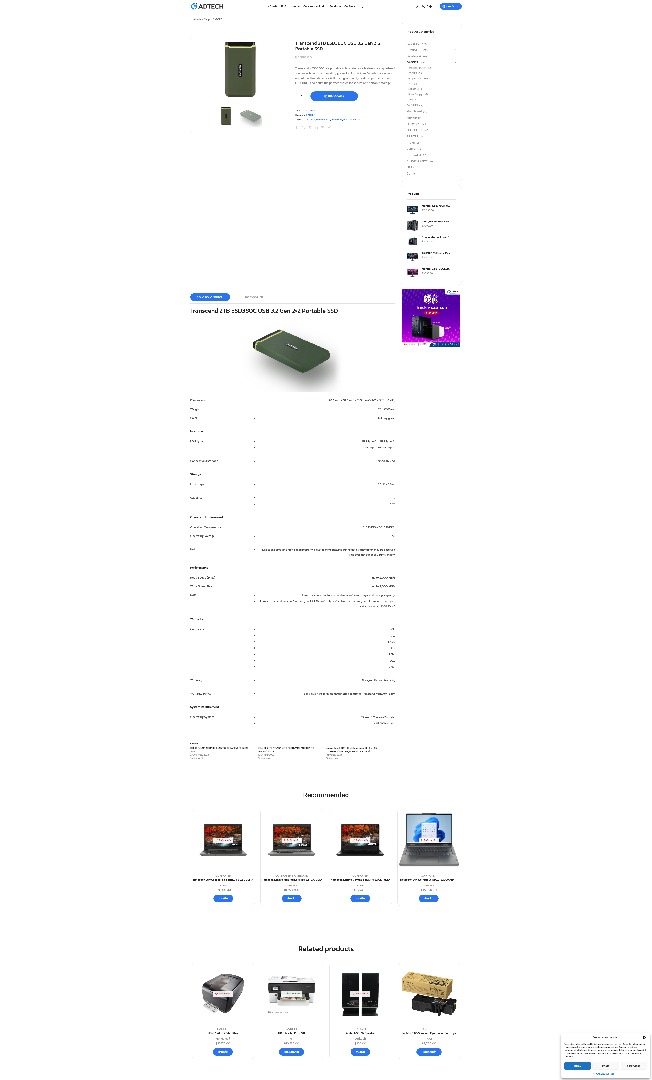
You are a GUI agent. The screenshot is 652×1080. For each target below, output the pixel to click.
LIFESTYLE (413, 89)
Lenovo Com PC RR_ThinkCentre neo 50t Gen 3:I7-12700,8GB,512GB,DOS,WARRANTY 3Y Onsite (352, 749)
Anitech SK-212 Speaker (360, 1033)
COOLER (412, 73)
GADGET (217, 19)
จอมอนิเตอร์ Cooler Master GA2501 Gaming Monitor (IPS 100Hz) (436, 253)
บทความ (295, 6)
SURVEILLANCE (417, 161)
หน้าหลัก (273, 6)
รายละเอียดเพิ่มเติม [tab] (210, 297)
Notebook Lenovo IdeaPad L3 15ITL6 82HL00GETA (291, 880)
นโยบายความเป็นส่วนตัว (603, 1073)
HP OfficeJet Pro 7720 (291, 1033)
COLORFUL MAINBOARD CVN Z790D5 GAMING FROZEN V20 (219, 749)
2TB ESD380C (308, 119)
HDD (410, 84)
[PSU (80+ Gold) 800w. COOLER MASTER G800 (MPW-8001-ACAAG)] (413, 225)
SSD (410, 99)
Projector (413, 142)
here (319, 694)
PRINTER (412, 136)
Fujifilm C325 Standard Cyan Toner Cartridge (429, 1033)
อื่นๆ (409, 173)
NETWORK (414, 124)
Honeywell (223, 1038)
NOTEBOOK (414, 130)
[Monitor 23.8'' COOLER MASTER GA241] (413, 273)
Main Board (414, 111)
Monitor (412, 117)
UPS (409, 167)
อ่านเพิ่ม (223, 898)
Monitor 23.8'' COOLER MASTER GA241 (436, 269)
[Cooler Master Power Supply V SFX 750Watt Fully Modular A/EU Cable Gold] (413, 241)
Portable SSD (323, 119)
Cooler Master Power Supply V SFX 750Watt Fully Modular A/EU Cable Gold (436, 237)
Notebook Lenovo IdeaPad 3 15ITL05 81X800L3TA (223, 880)
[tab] (210, 297)
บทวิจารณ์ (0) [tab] (253, 297)
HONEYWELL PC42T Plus (223, 1033)
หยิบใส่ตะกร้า (336, 96)
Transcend (336, 119)
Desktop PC (414, 56)
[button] (645, 1037)
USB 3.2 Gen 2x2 (351, 119)
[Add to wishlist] (247, 971)
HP (292, 1038)
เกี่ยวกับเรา (335, 6)
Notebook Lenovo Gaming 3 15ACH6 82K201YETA (360, 880)
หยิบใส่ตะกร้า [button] (291, 1052)
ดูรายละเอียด (634, 1066)
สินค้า (284, 6)
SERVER (412, 148)
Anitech (360, 1038)
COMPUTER (414, 50)
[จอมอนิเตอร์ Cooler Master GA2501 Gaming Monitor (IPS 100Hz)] (413, 257)
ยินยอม (577, 1066)
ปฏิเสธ (605, 1066)
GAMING (412, 105)
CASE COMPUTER (417, 68)
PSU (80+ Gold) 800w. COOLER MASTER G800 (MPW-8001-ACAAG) (436, 221)
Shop (207, 19)
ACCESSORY (415, 43)
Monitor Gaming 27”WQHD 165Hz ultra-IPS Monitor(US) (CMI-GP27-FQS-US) (436, 206)
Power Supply (415, 94)
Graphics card (415, 78)
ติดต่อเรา (349, 6)
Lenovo (223, 885)
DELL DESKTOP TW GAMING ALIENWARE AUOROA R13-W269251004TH (286, 749)
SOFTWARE (414, 155)
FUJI (429, 1038)
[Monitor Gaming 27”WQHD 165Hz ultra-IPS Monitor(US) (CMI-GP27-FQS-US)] (413, 210)
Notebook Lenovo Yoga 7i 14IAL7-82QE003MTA (428, 880)
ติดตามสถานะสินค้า (314, 6)
